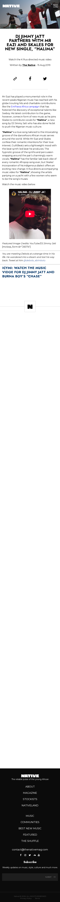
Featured (30, 834)
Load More (30, 756)
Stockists (30, 799)
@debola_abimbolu (34, 260)
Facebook (21, 855)
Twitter (29, 855)
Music (30, 815)
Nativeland (30, 805)
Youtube (38, 855)
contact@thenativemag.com (30, 849)
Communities (30, 822)
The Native (28, 65)
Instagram (25, 855)
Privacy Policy (26, 898)
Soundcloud (34, 855)
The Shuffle (30, 841)
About (30, 786)
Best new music (30, 828)
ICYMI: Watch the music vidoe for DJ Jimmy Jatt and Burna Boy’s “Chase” (28, 272)
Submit (48, 877)
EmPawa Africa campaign (25, 106)
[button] (30, 22)
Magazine (30, 792)
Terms (37, 898)
